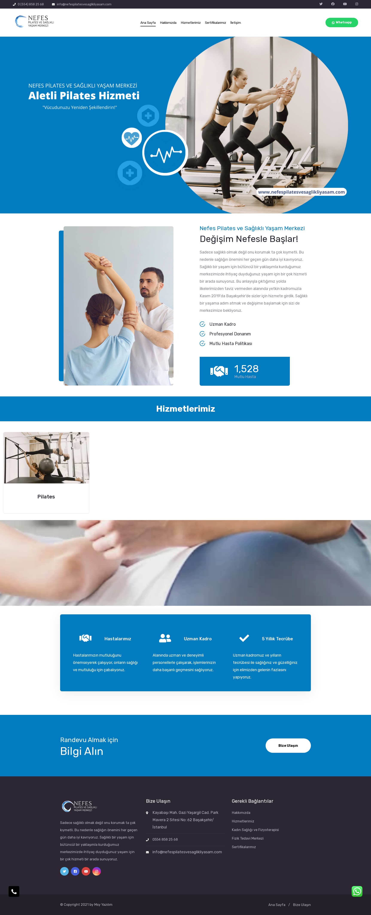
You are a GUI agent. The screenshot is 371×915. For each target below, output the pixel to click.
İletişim (235, 23)
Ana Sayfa (148, 23)
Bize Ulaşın (288, 746)
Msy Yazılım (103, 905)
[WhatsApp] (357, 891)
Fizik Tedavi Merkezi (248, 838)
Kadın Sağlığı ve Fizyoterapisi (255, 830)
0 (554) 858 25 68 (31, 4)
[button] (310, 133)
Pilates (46, 497)
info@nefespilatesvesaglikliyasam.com (84, 4)
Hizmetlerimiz (191, 23)
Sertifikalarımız (215, 23)
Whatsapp (344, 22)
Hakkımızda (168, 23)
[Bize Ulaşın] (14, 891)
